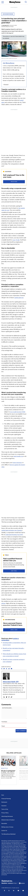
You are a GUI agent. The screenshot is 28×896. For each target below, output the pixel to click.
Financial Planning (6, 798)
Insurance (3, 805)
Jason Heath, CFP (6, 25)
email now (14, 629)
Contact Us (4, 830)
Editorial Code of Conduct (7, 820)
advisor (3, 603)
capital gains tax (19, 297)
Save (2, 795)
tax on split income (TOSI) (17, 412)
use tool (14, 571)
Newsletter (4, 823)
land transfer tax (18, 456)
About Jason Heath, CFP (11, 681)
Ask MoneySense (8, 14)
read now (14, 181)
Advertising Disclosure (7, 816)
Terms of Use (4, 809)
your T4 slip (16, 240)
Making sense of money (7, 827)
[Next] (25, 764)
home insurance (17, 462)
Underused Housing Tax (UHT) (14, 534)
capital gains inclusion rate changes (11, 530)
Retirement (4, 802)
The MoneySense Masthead (8, 834)
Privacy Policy (5, 812)
